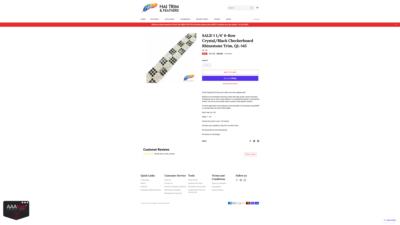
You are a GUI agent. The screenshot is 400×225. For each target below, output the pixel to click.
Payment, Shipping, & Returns (175, 187)
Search (143, 183)
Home (143, 19)
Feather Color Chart (195, 183)
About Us (167, 180)
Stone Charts (193, 180)
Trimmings (185, 19)
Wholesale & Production (173, 193)
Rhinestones (202, 19)
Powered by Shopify (163, 203)
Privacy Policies (217, 190)
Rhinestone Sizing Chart (197, 187)
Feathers (154, 19)
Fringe (217, 19)
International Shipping (172, 190)
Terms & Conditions (219, 183)
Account (256, 19)
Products (144, 187)
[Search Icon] (251, 7)
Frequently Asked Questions (151, 190)
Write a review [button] (250, 154)
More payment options (230, 83)
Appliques (170, 19)
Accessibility (216, 187)
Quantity (205, 60)
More (228, 19)
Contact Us (168, 183)
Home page (145, 180)
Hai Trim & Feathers (151, 203)
